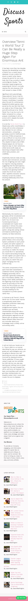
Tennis (5, 381)
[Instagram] (11, 2)
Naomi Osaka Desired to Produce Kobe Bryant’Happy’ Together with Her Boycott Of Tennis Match (14, 337)
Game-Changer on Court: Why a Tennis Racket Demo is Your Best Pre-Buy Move (14, 206)
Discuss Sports (14, 17)
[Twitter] (17, 2)
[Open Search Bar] (25, 31)
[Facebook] (8, 2)
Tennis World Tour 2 (16, 124)
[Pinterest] (14, 2)
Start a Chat (22, 597)
